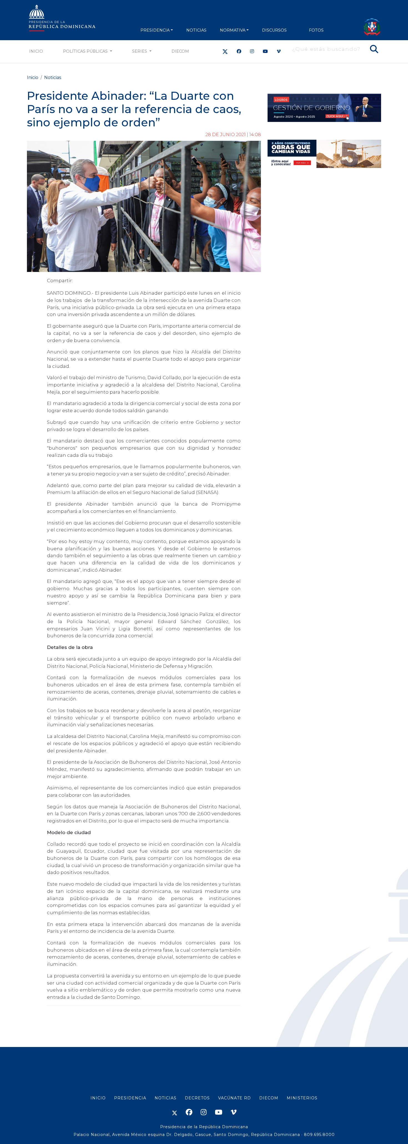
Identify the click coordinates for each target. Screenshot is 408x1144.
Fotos (316, 30)
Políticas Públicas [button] (86, 51)
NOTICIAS (196, 30)
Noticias (52, 77)
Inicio (36, 51)
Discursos (274, 30)
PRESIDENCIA (155, 30)
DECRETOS (197, 1097)
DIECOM (180, 51)
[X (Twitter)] (225, 51)
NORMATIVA (232, 30)
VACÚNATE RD (234, 1097)
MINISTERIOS (302, 1097)
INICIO (98, 1097)
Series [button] (140, 51)
